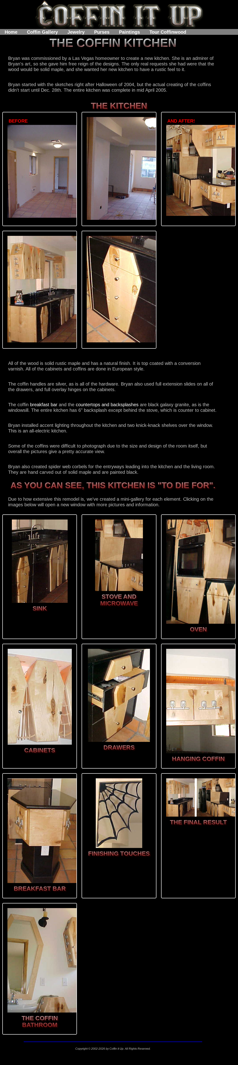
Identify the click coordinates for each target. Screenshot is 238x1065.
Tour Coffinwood (167, 32)
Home (11, 32)
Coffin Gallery (42, 32)
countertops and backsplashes (107, 404)
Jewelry (76, 32)
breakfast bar (43, 404)
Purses (101, 32)
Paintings (129, 32)
